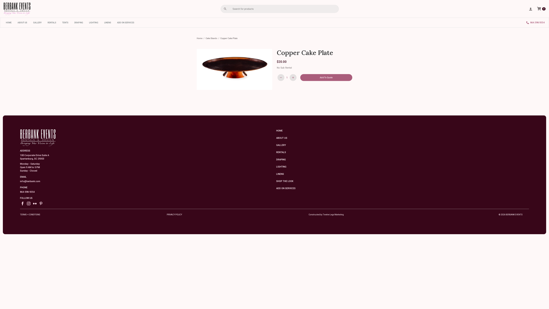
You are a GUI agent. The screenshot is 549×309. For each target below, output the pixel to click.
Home (199, 38)
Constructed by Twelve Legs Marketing (326, 214)
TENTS (65, 22)
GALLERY (37, 22)
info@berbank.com (30, 181)
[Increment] (293, 77)
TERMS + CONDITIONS (30, 214)
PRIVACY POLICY (174, 214)
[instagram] (28, 203)
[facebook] (22, 203)
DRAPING (78, 22)
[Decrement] (281, 77)
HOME (9, 22)
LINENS (107, 22)
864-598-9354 (27, 192)
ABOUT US (22, 22)
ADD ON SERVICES (125, 22)
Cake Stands (211, 38)
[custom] (34, 203)
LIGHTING (93, 22)
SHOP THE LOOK (284, 181)
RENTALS (52, 22)
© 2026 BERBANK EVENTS (511, 214)
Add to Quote (326, 77)
